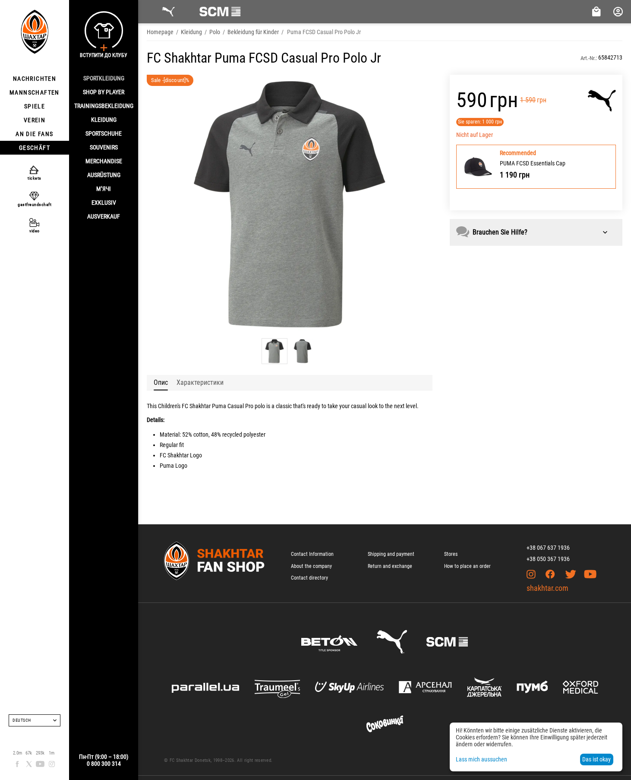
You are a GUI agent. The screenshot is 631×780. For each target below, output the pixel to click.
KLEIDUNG (104, 119)
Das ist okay (596, 759)
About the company (311, 566)
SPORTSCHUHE (103, 133)
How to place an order (467, 566)
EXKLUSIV (103, 202)
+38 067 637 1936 (548, 547)
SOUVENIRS (104, 147)
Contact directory (309, 578)
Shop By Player (103, 92)
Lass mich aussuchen (481, 759)
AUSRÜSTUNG (103, 174)
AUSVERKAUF (103, 216)
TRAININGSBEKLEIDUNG (103, 105)
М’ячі (103, 188)
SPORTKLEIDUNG (103, 78)
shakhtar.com (547, 588)
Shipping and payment (391, 554)
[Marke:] (602, 100)
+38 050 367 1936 (548, 558)
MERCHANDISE (103, 161)
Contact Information (312, 554)
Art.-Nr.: (589, 58)
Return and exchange (390, 566)
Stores (450, 554)
